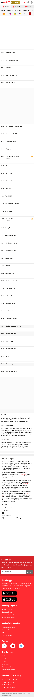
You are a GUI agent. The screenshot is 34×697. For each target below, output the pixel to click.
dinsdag (10, 10)
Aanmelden (29, 572)
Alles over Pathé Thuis (9, 615)
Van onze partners (8, 667)
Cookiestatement (7, 685)
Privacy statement (8, 682)
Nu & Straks (26, 484)
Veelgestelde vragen (8, 627)
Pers (3, 633)
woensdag (18, 10)
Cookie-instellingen (8, 688)
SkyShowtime (6, 656)
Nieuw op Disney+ (8, 612)
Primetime (23, 474)
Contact (4, 659)
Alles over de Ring (7, 636)
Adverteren (5, 664)
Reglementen (6, 630)
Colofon (4, 661)
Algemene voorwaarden (9, 679)
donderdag (26, 10)
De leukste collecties (8, 618)
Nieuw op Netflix (7, 609)
